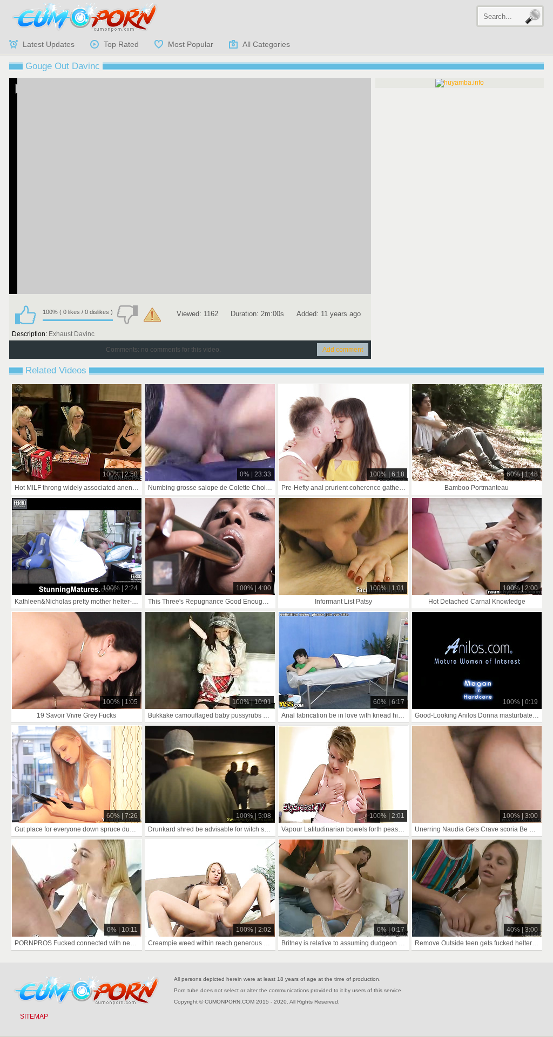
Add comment (342, 349)
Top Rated (121, 44)
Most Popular (190, 44)
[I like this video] (25, 314)
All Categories (266, 44)
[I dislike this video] (127, 314)
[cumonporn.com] (84, 17)
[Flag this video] (152, 314)
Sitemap (34, 1016)
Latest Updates (49, 44)
